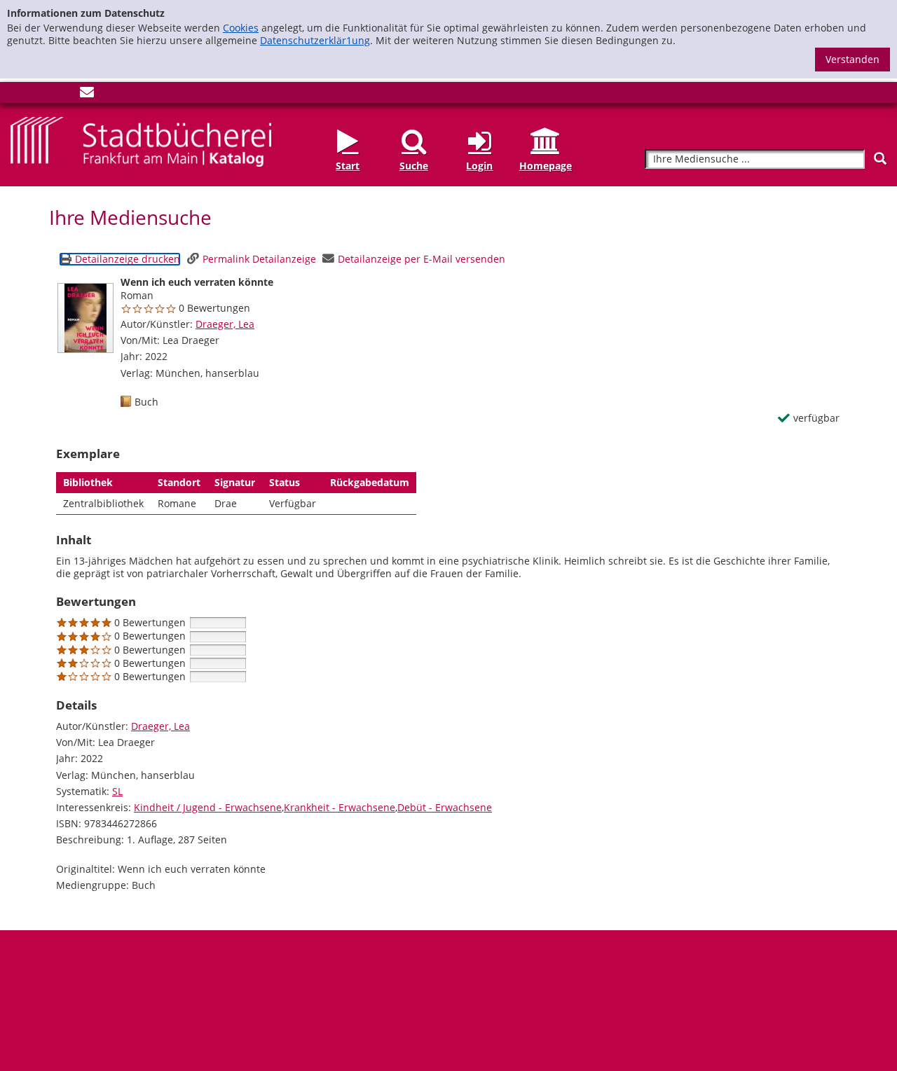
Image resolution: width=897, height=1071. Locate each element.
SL (117, 791)
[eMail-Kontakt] (87, 94)
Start (348, 165)
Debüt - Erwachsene (444, 807)
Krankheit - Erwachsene (339, 807)
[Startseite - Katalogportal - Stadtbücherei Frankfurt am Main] (141, 140)
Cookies (241, 27)
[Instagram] (41, 94)
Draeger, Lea (225, 324)
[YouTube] (64, 94)
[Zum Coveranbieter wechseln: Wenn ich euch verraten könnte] (85, 318)
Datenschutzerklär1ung (315, 40)
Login (479, 165)
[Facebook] (18, 94)
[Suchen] (880, 158)
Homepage (545, 165)
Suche (413, 165)
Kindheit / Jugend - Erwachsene (208, 807)
